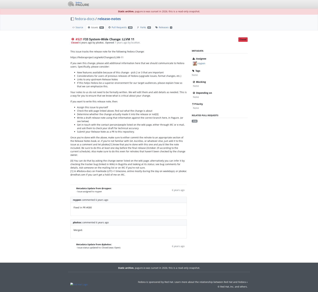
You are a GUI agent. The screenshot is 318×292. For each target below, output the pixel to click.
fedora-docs (85, 18)
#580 (195, 121)
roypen (201, 63)
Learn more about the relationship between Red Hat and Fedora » (211, 282)
